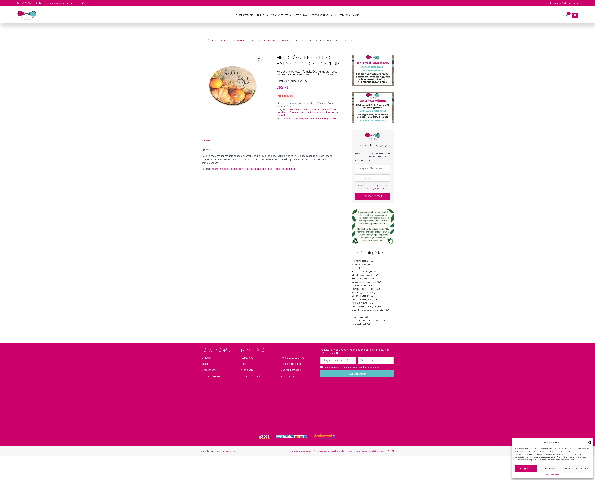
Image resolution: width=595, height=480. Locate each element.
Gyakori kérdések (291, 369)
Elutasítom (550, 468)
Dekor (204, 363)
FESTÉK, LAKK (301, 15)
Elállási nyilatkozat (291, 363)
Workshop (247, 369)
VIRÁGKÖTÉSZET (280, 15)
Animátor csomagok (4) (364, 271)
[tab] (206, 140)
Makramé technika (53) (364, 260)
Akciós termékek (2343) (364, 278)
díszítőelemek (297, 118)
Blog (243, 363)
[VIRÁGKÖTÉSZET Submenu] (291, 15)
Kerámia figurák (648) (363, 302)
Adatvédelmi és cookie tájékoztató (366, 450)
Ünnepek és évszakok (231, 40)
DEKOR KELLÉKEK (321, 15)
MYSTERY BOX (342, 15)
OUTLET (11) (358, 267)
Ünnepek (206, 357)
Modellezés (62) (360, 316)
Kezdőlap (207, 40)
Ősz (251, 40)
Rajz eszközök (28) (361, 323)
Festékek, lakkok (210, 376)
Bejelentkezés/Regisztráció (564, 3)
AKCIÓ (356, 15)
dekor (287, 118)
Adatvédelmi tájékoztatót (371, 188)
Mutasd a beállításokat (576, 468)
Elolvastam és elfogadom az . (372, 187)
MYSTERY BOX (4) (361, 264)
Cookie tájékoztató (552, 474)
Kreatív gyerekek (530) (363, 292)
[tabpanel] (270, 159)
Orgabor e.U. (229, 450)
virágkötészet (330, 118)
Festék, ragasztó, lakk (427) (366, 288)
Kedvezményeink (250, 376)
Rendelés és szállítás (292, 357)
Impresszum (288, 376)
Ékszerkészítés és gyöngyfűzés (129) (370, 309)
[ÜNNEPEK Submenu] (267, 15)
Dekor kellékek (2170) (362, 299)
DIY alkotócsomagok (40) (365, 274)
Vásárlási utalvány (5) (363, 295)
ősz (321, 118)
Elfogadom (526, 468)
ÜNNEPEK (260, 15)
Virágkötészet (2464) (362, 285)
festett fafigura (311, 118)
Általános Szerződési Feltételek (329, 450)
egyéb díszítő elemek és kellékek (248, 168)
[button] (588, 442)
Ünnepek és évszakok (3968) (366, 281)
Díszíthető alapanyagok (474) (367, 306)
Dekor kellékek (295, 109)
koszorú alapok (220, 168)
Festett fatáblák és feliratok (315, 109)
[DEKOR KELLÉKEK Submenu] (332, 15)
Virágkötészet (209, 369)
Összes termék (244, 15)
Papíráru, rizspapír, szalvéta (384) (369, 320)
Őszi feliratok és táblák (272, 40)
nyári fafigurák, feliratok (281, 168)
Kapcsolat (247, 357)
